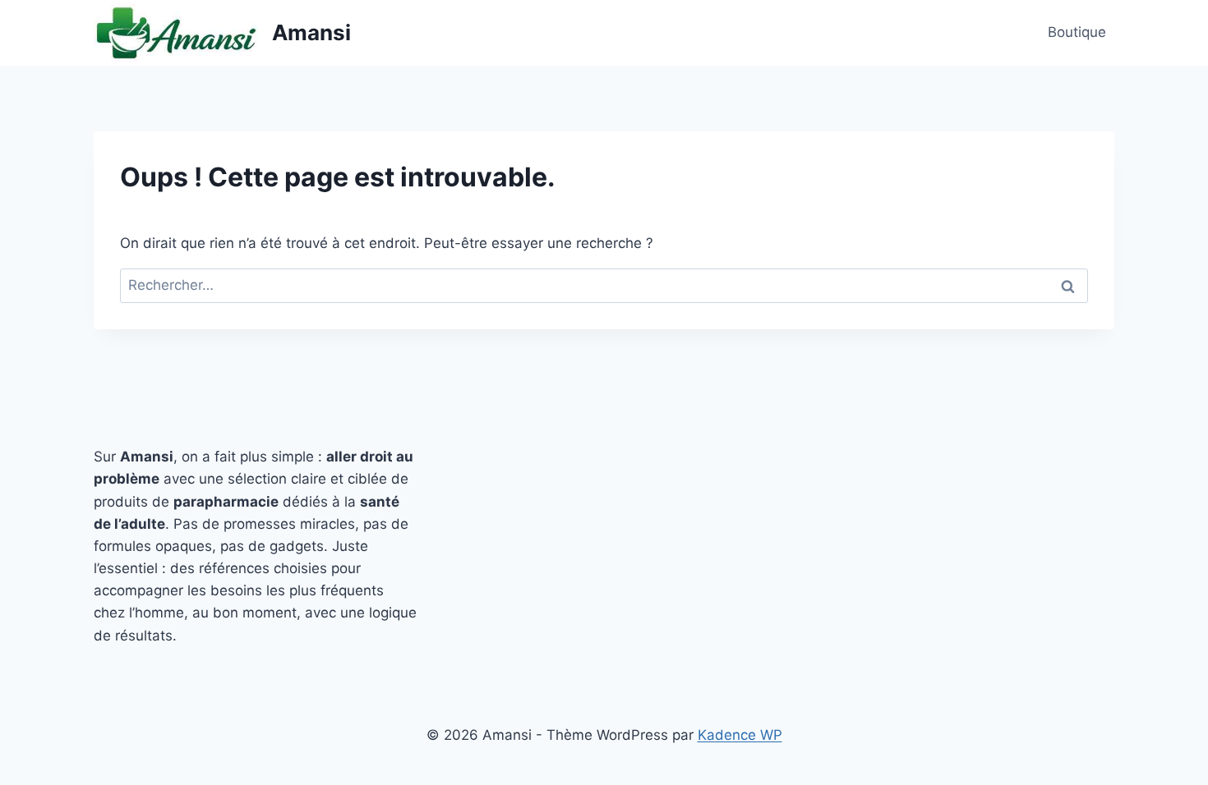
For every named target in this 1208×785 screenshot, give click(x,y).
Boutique (1077, 32)
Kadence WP (740, 735)
